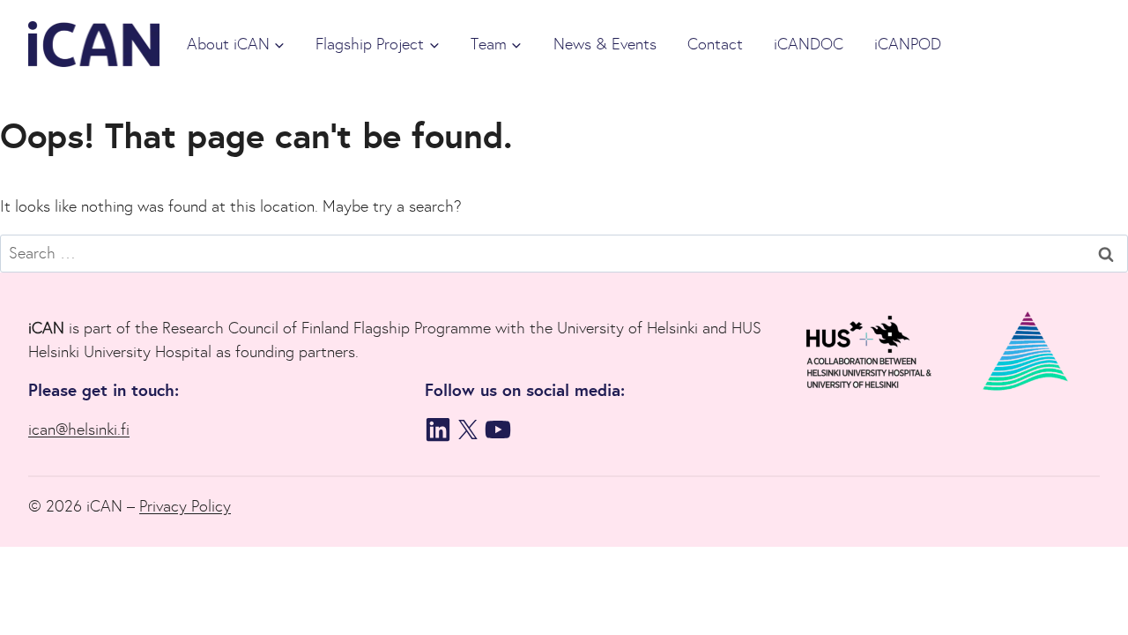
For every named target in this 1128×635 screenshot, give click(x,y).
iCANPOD (907, 44)
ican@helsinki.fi (79, 429)
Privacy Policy (185, 506)
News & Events (605, 44)
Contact (715, 44)
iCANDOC (808, 44)
